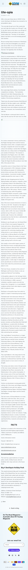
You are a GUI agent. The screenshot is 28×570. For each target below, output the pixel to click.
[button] (3, 3)
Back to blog (15, 508)
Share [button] (4, 501)
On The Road (11, 567)
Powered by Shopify (18, 567)
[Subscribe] (22, 545)
